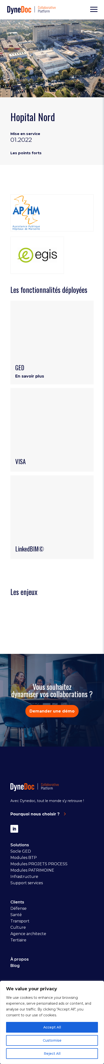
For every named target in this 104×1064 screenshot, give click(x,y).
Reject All (52, 1053)
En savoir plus (29, 376)
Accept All (52, 1027)
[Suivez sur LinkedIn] (14, 829)
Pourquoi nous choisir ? (34, 814)
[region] (52, 1022)
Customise (52, 1040)
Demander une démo (52, 711)
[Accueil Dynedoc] (31, 9)
